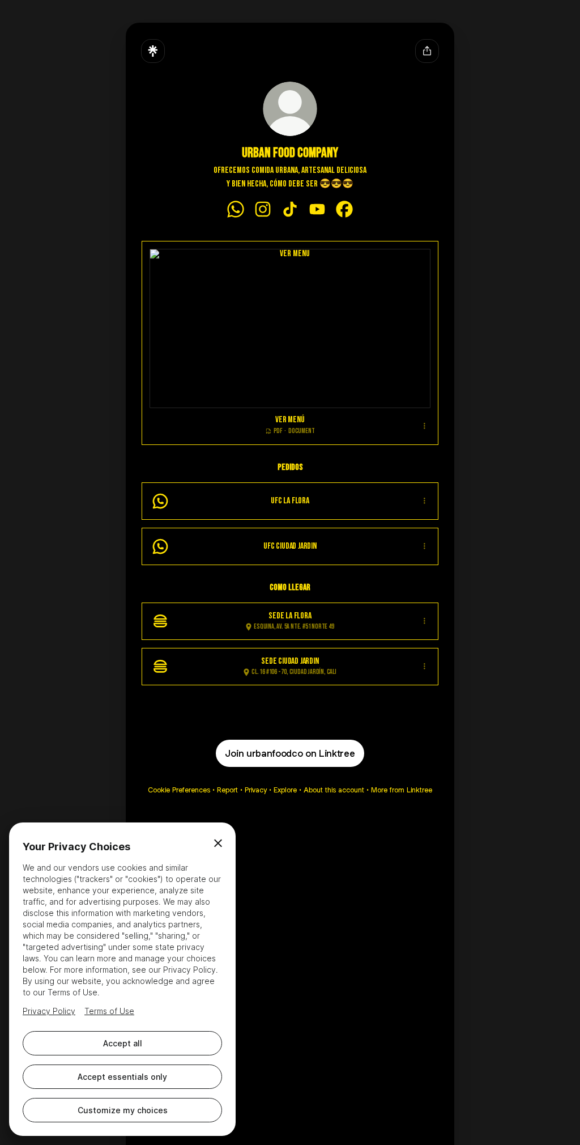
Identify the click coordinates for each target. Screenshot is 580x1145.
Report (227, 790)
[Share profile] (427, 51)
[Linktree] (153, 51)
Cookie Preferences (179, 790)
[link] (235, 209)
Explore (285, 790)
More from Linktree (401, 790)
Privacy (256, 790)
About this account (334, 790)
